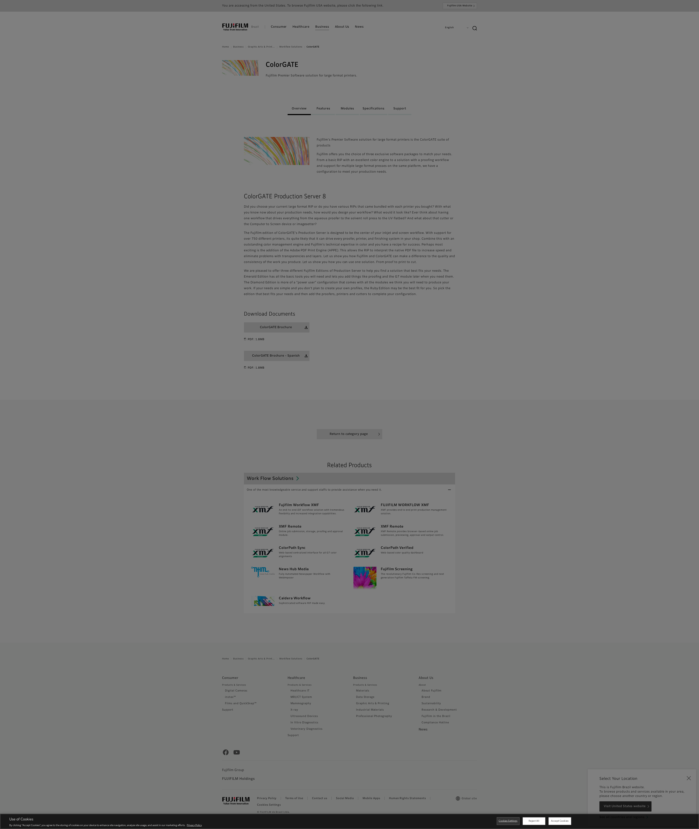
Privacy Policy (194, 825)
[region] (349, 821)
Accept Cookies (559, 821)
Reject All (534, 821)
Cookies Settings (508, 821)
